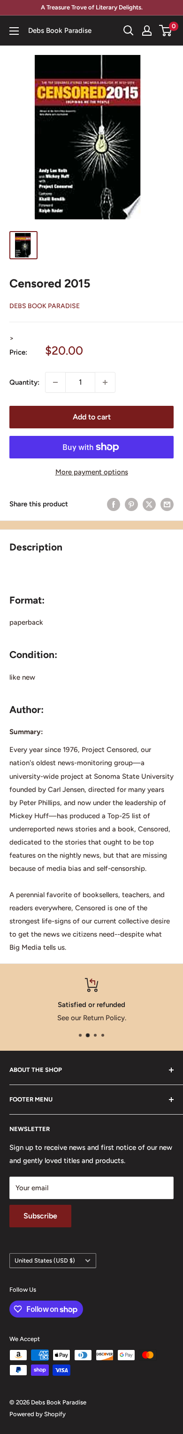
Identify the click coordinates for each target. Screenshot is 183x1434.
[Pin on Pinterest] (131, 504)
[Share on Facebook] (113, 504)
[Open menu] (14, 31)
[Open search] (128, 30)
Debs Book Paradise (44, 306)
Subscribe (40, 1215)
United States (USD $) (45, 1260)
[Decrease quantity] (55, 382)
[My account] (147, 30)
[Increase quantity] (105, 382)
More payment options (91, 472)
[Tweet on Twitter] (149, 504)
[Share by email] (167, 504)
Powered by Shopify (37, 1414)
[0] (166, 30)
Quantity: (24, 382)
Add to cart (92, 416)
